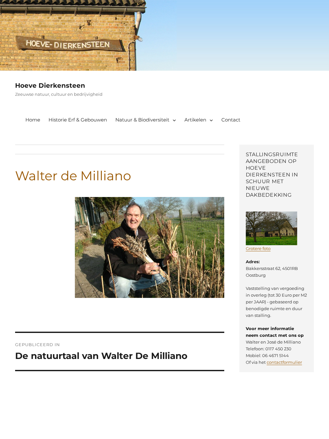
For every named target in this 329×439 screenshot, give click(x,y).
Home (32, 120)
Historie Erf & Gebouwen (78, 120)
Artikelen (195, 120)
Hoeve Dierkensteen (50, 85)
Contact (230, 120)
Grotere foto (258, 248)
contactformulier (284, 362)
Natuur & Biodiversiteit (142, 120)
